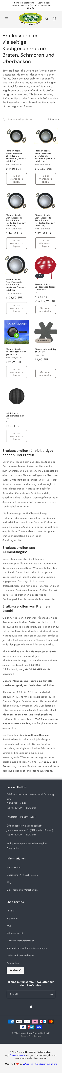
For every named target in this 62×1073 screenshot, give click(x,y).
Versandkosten (17, 1055)
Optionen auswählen (45, 309)
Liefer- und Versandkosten (20, 955)
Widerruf (15, 970)
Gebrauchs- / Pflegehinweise (22, 875)
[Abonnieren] (51, 994)
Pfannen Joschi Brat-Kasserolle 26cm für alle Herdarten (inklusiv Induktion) (16, 220)
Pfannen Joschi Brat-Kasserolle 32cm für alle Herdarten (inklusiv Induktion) (16, 284)
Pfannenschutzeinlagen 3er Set (45, 350)
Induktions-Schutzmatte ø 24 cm (15, 416)
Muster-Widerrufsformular (20, 940)
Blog (9, 882)
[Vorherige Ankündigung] (6, 5)
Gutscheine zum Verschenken (22, 889)
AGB (9, 925)
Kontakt (10, 910)
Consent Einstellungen (31, 1036)
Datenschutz (13, 963)
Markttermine (13, 867)
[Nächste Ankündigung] (56, 5)
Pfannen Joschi (26, 1033)
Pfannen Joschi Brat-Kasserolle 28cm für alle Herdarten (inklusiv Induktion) (45, 220)
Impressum (12, 918)
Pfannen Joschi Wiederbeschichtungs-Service (16, 352)
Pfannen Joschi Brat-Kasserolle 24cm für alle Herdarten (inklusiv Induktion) (45, 156)
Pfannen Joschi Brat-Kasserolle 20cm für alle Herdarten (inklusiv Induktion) (16, 156)
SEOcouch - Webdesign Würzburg (40, 1063)
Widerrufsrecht (15, 933)
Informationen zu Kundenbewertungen (27, 948)
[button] (6, 18)
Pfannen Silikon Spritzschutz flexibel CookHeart (45, 287)
